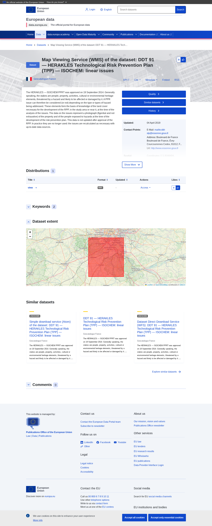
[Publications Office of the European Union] (51, 422)
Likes (175, 180)
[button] (57, 2)
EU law (137, 441)
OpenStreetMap (161, 284)
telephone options (100, 500)
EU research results (144, 451)
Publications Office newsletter (149, 425)
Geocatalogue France (45, 79)
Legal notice (86, 463)
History (152, 111)
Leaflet (149, 284)
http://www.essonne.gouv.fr (164, 148)
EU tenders (139, 446)
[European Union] (51, 489)
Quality (152, 94)
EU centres (108, 507)
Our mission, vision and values (149, 421)
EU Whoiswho (141, 456)
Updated (120, 180)
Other (87, 446)
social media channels (160, 496)
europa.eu (50, 496)
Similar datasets (152, 102)
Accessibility (86, 472)
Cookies (84, 467)
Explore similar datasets (166, 372)
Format (101, 180)
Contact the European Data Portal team (100, 422)
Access (144, 187)
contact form (101, 503)
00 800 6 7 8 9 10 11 (98, 496)
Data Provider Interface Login (149, 465)
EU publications (142, 461)
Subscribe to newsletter (92, 426)
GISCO (182, 284)
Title (30, 180)
